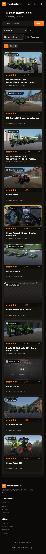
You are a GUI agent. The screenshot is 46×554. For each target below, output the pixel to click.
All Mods (5, 502)
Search (39, 23)
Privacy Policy (7, 526)
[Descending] (30, 30)
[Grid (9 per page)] (15, 46)
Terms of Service (8, 530)
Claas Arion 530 (14, 463)
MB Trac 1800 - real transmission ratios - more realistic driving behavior (20, 81)
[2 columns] (10, 46)
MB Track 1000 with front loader (22, 118)
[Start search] (28, 4)
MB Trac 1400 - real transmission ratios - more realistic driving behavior (20, 157)
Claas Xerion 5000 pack (18, 310)
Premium (5, 513)
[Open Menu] (41, 4)
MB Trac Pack (13, 271)
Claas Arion (12, 195)
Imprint (5, 523)
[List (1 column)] (6, 46)
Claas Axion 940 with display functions (21, 234)
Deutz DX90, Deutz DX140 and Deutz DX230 (21, 349)
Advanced (35, 37)
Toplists (5, 509)
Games (4, 506)
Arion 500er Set (14, 425)
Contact (5, 533)
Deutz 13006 (12, 386)
